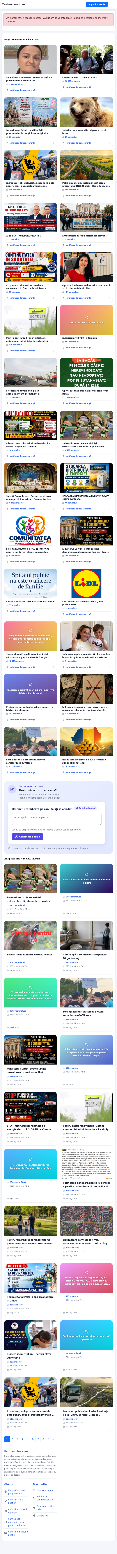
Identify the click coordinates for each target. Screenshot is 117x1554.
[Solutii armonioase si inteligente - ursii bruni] (86, 121)
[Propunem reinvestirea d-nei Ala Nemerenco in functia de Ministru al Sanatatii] (30, 276)
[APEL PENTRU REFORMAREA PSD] (30, 226)
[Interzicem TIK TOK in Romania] (86, 328)
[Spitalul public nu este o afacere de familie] (30, 592)
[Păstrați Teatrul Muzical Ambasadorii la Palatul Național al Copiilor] (30, 435)
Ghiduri (9, 1484)
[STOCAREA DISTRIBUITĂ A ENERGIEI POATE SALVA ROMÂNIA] (86, 487)
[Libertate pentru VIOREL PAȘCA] (86, 68)
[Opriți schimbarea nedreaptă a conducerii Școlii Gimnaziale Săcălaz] (86, 276)
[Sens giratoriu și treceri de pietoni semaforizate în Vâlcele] (30, 751)
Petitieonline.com (13, 4)
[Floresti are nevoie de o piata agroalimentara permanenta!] (30, 382)
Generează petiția (29, 836)
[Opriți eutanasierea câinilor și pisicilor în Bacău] (86, 382)
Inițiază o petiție (97, 4)
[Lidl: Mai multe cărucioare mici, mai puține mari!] (86, 593)
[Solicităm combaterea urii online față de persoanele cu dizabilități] (30, 69)
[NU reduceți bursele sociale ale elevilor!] (86, 226)
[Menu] (112, 4)
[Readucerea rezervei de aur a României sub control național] (86, 751)
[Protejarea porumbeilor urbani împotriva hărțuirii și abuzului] (30, 698)
